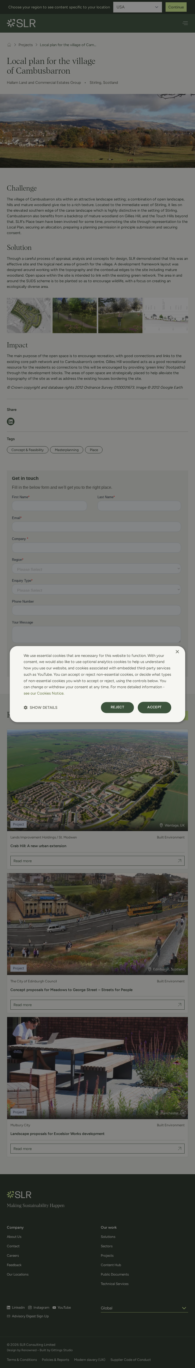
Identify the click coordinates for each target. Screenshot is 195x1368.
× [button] (177, 652)
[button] (40, 707)
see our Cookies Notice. (44, 693)
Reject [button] (117, 707)
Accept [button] (154, 707)
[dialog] (97, 684)
